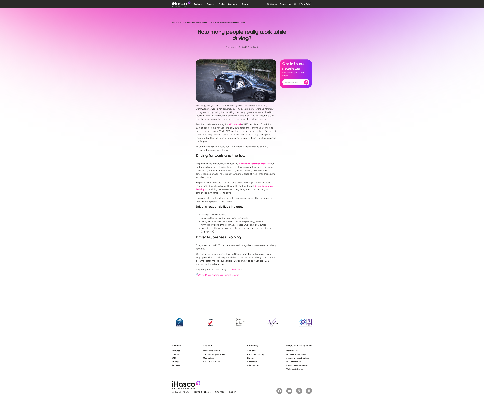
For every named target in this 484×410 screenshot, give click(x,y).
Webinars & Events (294, 369)
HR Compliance (293, 361)
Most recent (291, 351)
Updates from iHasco (296, 354)
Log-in (232, 391)
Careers (250, 358)
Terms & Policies (202, 391)
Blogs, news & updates (299, 345)
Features (176, 351)
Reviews (176, 365)
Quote (283, 4)
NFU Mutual (235, 124)
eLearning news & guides (297, 358)
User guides (208, 358)
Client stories (253, 365)
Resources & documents (297, 365)
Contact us (252, 361)
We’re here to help (211, 351)
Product (176, 345)
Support (207, 345)
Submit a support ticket (214, 354)
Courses (175, 354)
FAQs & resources (211, 361)
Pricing (175, 361)
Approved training (255, 354)
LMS (174, 358)
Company (252, 345)
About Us (251, 351)
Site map (219, 391)
